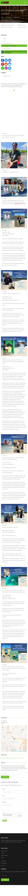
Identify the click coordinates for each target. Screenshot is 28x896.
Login (3, 865)
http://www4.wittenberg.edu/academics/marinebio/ (12, 758)
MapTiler (15, 751)
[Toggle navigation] (25, 2)
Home (2, 17)
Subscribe (5, 777)
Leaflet (12, 751)
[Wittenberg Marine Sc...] (14, 739)
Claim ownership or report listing (9, 45)
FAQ (3, 857)
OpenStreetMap (20, 751)
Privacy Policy (5, 855)
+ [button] (2, 727)
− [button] (2, 729)
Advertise (4, 861)
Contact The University (7, 43)
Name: (3, 789)
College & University (7, 76)
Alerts (4, 40)
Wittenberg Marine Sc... (15, 741)
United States (8, 17)
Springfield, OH (16, 17)
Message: (4, 802)
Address (4, 38)
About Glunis (4, 851)
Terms (3, 853)
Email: (3, 795)
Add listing (4, 863)
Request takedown (6, 48)
